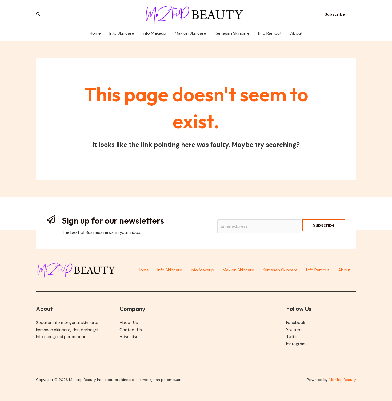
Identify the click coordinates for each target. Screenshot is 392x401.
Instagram (296, 344)
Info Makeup (202, 270)
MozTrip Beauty (342, 379)
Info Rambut (318, 270)
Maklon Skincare (238, 270)
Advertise (128, 336)
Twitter (293, 336)
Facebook (295, 322)
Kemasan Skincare (280, 270)
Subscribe (324, 225)
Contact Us (130, 329)
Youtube (294, 329)
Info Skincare (169, 270)
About (344, 270)
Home (143, 270)
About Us (128, 322)
